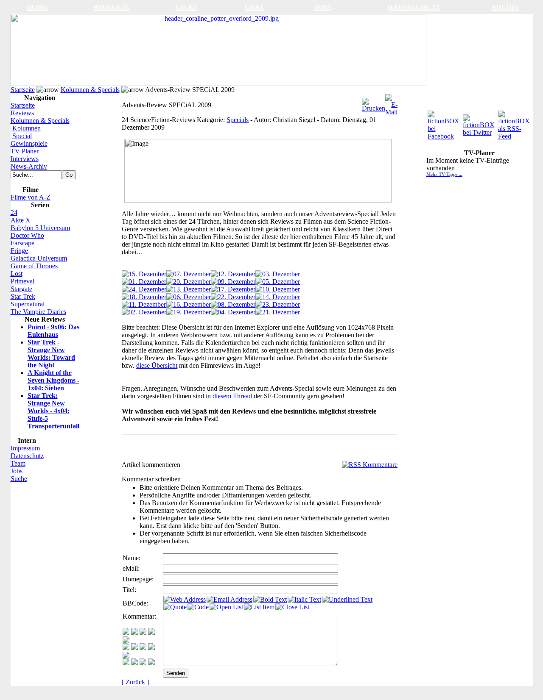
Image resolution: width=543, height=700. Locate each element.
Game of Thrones (34, 265)
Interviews (25, 158)
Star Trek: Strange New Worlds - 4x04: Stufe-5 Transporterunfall (53, 411)
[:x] (151, 663)
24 (14, 212)
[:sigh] (126, 656)
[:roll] (126, 647)
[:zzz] (151, 647)
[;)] (143, 632)
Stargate (21, 288)
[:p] (126, 640)
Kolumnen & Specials (90, 89)
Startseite (23, 89)
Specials (238, 119)
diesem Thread (232, 396)
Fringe (19, 250)
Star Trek (23, 296)
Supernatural (28, 304)
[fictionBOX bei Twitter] (479, 123)
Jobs (16, 471)
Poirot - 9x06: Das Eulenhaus (53, 330)
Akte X (21, 220)
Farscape (22, 243)
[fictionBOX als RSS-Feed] (515, 123)
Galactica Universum (39, 258)
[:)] (126, 632)
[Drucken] (373, 102)
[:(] (143, 663)
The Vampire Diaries (38, 311)
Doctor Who (27, 235)
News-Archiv (29, 166)
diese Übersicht (156, 365)
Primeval (22, 281)
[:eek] (134, 647)
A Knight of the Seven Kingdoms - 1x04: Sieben (53, 380)
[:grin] (134, 632)
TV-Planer (25, 151)
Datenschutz (27, 455)
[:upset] (143, 647)
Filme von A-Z (30, 197)
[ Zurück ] (135, 682)
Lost (16, 273)
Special (22, 135)
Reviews (22, 113)
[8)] (151, 632)
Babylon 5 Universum (40, 227)
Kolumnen (26, 128)
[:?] (126, 663)
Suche (19, 478)
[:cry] (134, 663)
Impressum (25, 448)
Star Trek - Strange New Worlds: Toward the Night (51, 354)
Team (18, 463)
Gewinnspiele (29, 143)
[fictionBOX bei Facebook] (444, 123)
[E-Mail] (391, 102)
